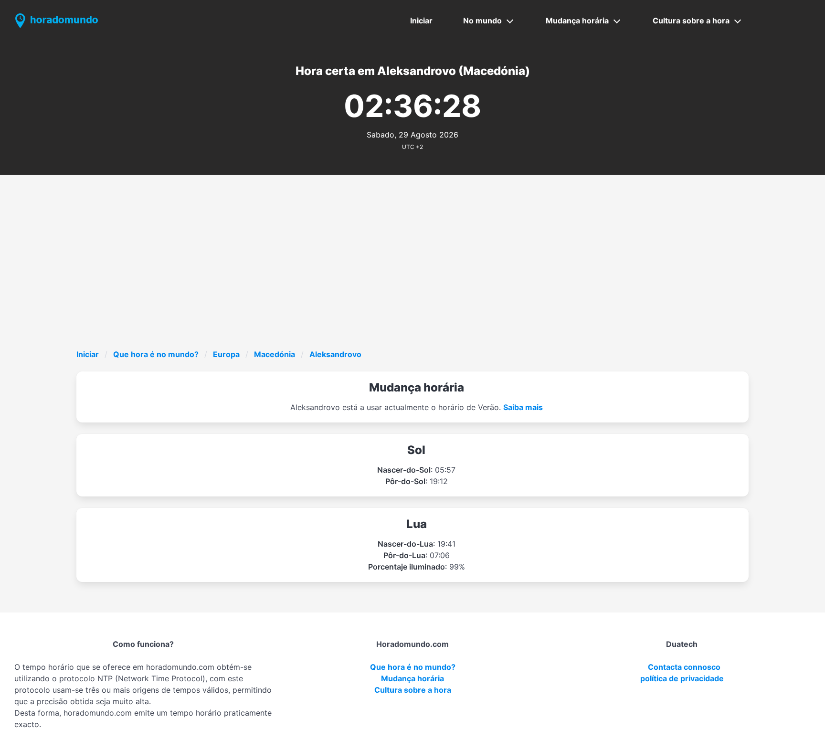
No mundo (482, 20)
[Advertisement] (412, 277)
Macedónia (274, 354)
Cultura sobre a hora (691, 20)
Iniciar (421, 20)
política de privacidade (682, 678)
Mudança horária (577, 20)
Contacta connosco (684, 667)
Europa (226, 354)
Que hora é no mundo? (156, 354)
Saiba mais (523, 407)
